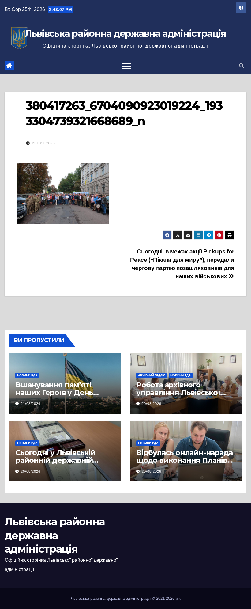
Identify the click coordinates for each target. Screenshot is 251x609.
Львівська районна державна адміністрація (125, 33)
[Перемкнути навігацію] (126, 66)
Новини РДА (27, 375)
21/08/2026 (30, 403)
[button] (241, 65)
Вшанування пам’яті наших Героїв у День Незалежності (54, 392)
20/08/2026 (151, 403)
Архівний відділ (151, 375)
